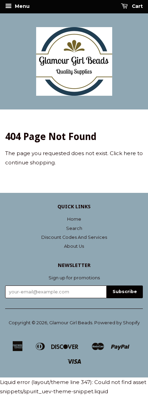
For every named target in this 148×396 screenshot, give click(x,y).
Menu (21, 6)
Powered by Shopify (117, 322)
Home (74, 219)
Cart (136, 6)
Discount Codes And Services (74, 237)
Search (74, 228)
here (130, 153)
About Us (74, 246)
